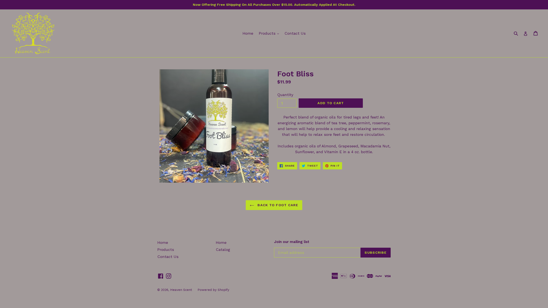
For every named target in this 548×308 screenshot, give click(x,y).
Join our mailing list (291, 242)
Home (248, 33)
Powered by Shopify (213, 290)
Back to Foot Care (277, 205)
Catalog (223, 249)
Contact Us (295, 33)
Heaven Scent (181, 290)
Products (270, 33)
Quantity (285, 94)
